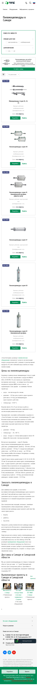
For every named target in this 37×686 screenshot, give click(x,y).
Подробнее (15, 118)
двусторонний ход (12, 42)
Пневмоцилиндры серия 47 (18, 240)
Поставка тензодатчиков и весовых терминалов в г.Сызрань (18, 595)
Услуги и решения (8, 626)
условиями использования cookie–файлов (22, 680)
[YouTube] (14, 652)
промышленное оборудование (16, 542)
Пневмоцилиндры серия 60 (18, 285)
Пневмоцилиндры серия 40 (18, 147)
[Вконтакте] (5, 652)
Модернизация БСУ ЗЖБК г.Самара (30, 593)
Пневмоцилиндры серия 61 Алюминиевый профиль (18, 332)
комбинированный (25, 42)
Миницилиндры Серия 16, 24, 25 (18, 102)
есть (9, 51)
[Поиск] (30, 3)
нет (14, 51)
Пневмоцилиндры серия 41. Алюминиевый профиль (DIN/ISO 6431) (18, 194)
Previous (2, 598)
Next (34, 598)
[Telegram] (9, 652)
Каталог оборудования (10, 621)
